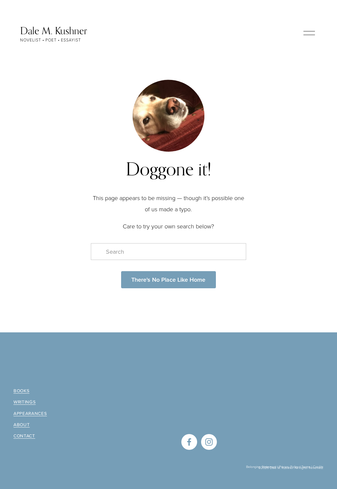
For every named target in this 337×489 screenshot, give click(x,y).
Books (21, 390)
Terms (305, 466)
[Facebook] (189, 442)
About (21, 424)
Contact (24, 435)
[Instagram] (209, 442)
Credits (318, 466)
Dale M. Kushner (53, 31)
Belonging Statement (261, 466)
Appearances (30, 413)
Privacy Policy (289, 466)
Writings (24, 401)
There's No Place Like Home (168, 279)
